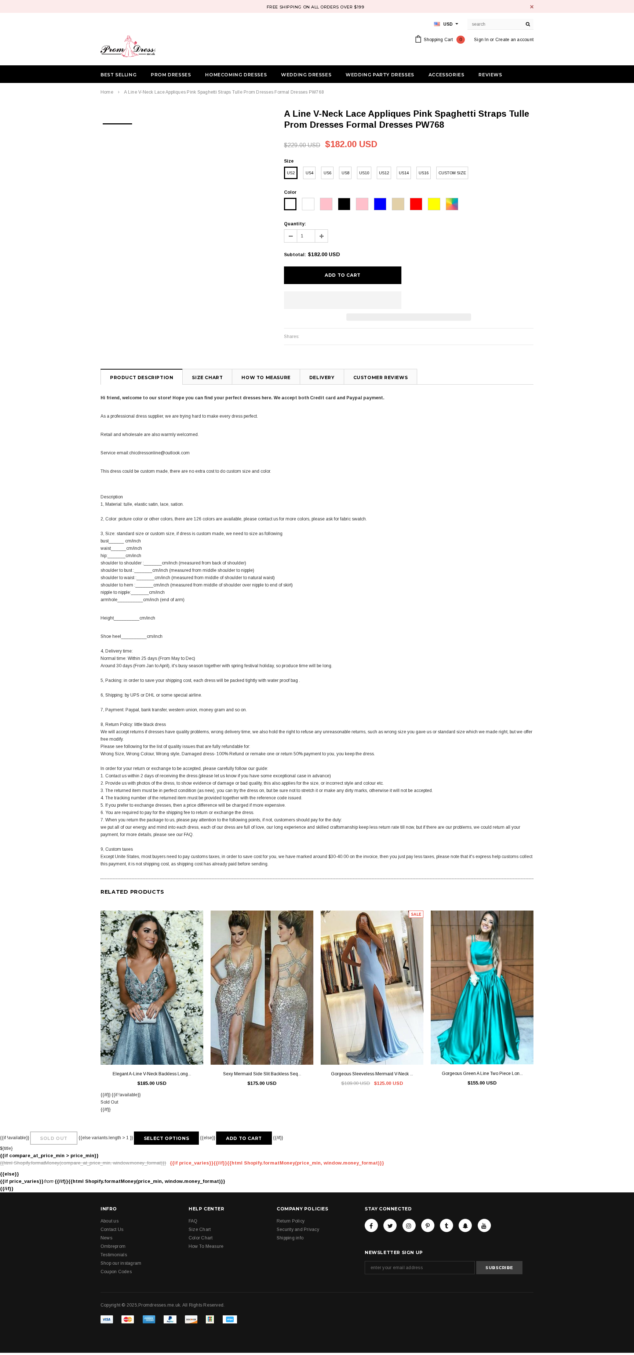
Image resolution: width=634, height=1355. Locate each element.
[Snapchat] (465, 1225)
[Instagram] (409, 1225)
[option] (117, 121)
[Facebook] (371, 1225)
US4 (309, 173)
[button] (342, 300)
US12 (384, 173)
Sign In (481, 39)
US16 (424, 173)
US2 (291, 173)
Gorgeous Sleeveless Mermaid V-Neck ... (372, 1073)
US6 (327, 173)
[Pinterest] (427, 1225)
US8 (345, 173)
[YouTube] (484, 1225)
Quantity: (295, 223)
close (531, 6)
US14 (404, 173)
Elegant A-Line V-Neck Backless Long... (152, 1073)
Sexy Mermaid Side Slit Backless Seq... (262, 1073)
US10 (364, 173)
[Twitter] (390, 1225)
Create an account (514, 39)
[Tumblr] (446, 1225)
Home (107, 92)
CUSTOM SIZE (452, 173)
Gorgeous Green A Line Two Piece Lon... (482, 1073)
